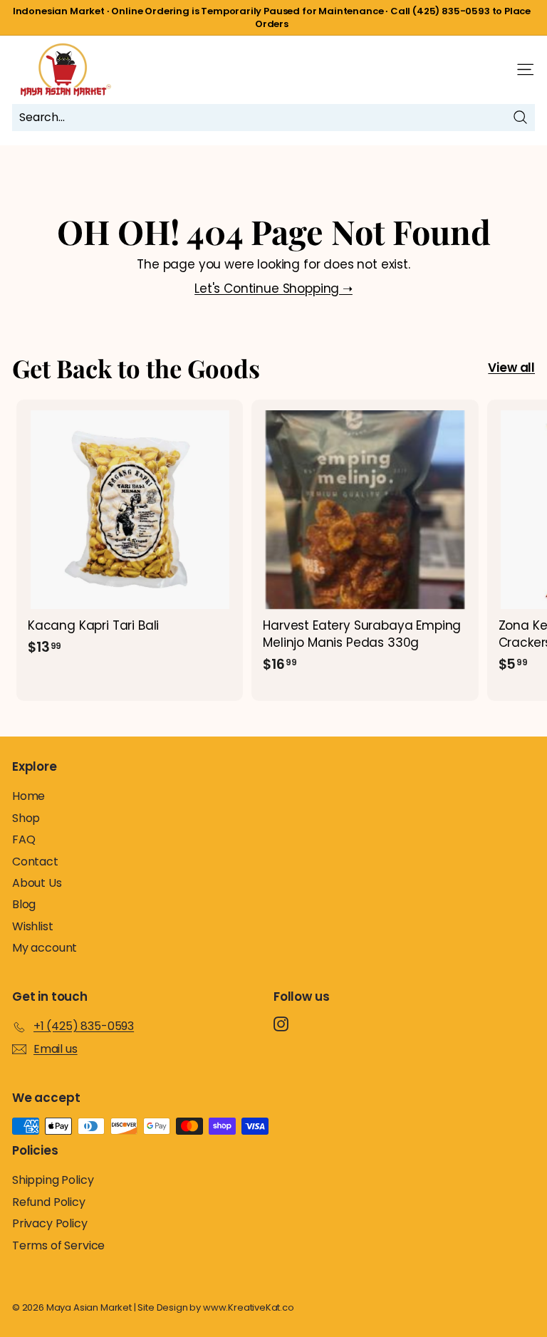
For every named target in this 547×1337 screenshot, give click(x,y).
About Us (37, 883)
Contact (35, 861)
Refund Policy (48, 1202)
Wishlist (32, 926)
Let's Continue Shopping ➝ (273, 288)
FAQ (24, 839)
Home (28, 796)
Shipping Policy (52, 1180)
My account (44, 948)
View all (511, 368)
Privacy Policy (50, 1223)
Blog (24, 904)
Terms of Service (58, 1245)
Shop (26, 818)
